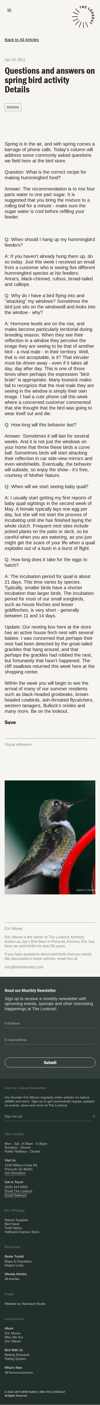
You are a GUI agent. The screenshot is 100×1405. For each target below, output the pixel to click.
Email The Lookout (18, 1191)
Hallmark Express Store (22, 1232)
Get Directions (15, 1173)
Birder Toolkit (14, 1256)
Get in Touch (14, 1182)
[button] (9, 10)
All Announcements (19, 1372)
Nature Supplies (16, 1220)
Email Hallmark (16, 1195)
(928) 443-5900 (16, 1187)
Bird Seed (12, 1224)
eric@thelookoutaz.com (24, 967)
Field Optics (13, 1228)
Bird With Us (14, 1350)
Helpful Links (14, 1265)
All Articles (12, 1279)
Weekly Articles (16, 1274)
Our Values (13, 1341)
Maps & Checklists (18, 1261)
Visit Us (10, 1160)
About (9, 1328)
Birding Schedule (17, 1355)
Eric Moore (13, 1333)
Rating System (15, 1359)
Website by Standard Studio (25, 1304)
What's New (13, 1367)
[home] (83, 20)
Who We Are (14, 1337)
